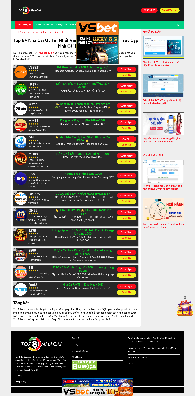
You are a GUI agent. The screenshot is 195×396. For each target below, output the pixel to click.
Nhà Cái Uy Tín (24, 25)
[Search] (178, 25)
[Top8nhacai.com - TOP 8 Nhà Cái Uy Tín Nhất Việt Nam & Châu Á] (29, 10)
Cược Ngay (126, 69)
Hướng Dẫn (61, 25)
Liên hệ (75, 345)
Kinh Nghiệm (76, 25)
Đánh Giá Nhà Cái (44, 25)
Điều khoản (77, 357)
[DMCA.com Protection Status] (84, 365)
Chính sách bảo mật (80, 351)
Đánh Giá (126, 75)
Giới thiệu (76, 338)
